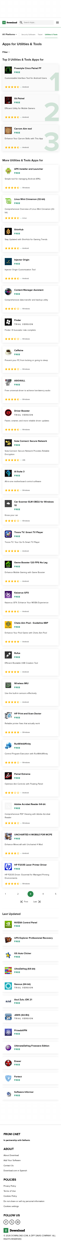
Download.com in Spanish (15, 1171)
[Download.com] (9, 22)
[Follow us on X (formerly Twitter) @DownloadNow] (11, 1222)
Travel (40, 34)
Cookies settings (11, 1206)
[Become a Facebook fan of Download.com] (6, 1222)
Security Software (28, 34)
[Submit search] (21, 22)
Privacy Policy (10, 1186)
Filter (5, 52)
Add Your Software (12, 1160)
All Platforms (8, 34)
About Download (11, 1155)
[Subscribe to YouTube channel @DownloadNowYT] (17, 1222)
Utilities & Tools (51, 34)
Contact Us (9, 1165)
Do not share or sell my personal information (24, 1201)
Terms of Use (10, 1191)
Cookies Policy (10, 1196)
